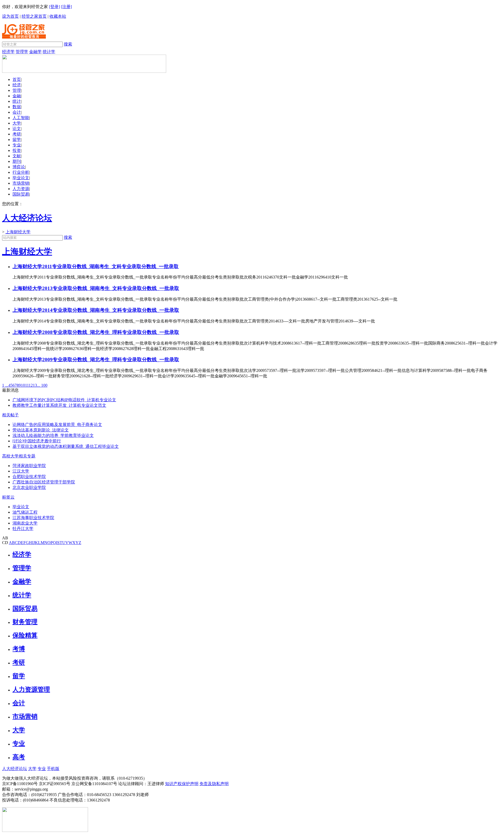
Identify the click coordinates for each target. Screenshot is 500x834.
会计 (16, 112)
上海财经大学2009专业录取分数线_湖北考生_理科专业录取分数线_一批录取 (95, 359)
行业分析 (20, 172)
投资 (16, 150)
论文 (16, 128)
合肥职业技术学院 (29, 476)
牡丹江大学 (22, 528)
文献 (16, 156)
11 (27, 385)
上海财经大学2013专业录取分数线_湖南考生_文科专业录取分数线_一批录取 (95, 288)
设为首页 (10, 16)
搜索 (68, 44)
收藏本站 (57, 16)
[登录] (54, 6)
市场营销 (20, 183)
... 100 (42, 385)
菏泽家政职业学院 (29, 465)
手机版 (53, 768)
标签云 (8, 497)
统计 (16, 101)
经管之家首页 (34, 16)
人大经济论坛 (14, 768)
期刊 (16, 161)
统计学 (49, 51)
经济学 (8, 51)
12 (31, 385)
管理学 (22, 51)
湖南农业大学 (25, 523)
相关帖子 (10, 415)
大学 (16, 123)
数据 (16, 107)
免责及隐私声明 (214, 783)
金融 (16, 96)
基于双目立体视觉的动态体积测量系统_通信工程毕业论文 (65, 446)
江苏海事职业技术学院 (33, 517)
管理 (16, 90)
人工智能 (20, 117)
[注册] (66, 6)
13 (35, 385)
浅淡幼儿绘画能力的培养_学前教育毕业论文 (53, 435)
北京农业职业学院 (29, 487)
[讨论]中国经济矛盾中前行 (36, 441)
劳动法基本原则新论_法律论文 (40, 430)
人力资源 (20, 188)
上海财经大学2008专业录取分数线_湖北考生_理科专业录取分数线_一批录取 (95, 332)
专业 (16, 145)
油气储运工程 (25, 512)
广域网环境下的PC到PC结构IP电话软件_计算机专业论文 (64, 400)
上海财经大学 (17, 232)
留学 (16, 139)
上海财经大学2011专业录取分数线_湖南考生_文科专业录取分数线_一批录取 (95, 266)
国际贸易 (20, 194)
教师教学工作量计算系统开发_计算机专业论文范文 (59, 405)
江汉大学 (20, 471)
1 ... (5, 385)
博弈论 (18, 167)
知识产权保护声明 (181, 783)
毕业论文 (20, 178)
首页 (16, 79)
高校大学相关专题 (18, 456)
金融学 (35, 51)
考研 (16, 134)
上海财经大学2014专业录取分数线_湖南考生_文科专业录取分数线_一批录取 (95, 310)
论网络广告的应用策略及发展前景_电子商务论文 (57, 424)
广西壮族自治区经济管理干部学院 (43, 482)
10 (23, 385)
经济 (16, 85)
